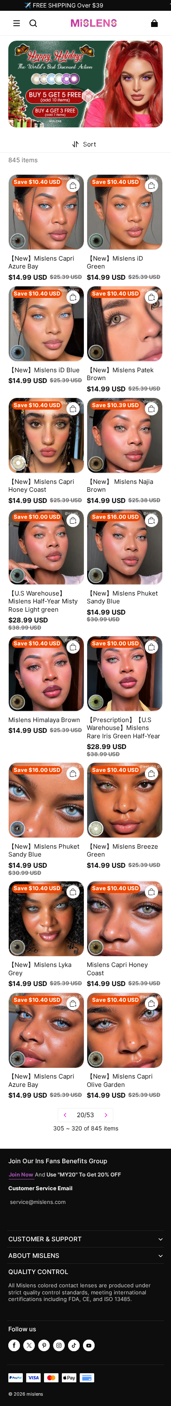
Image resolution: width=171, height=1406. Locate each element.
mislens (35, 1394)
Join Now (21, 1175)
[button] (16, 23)
